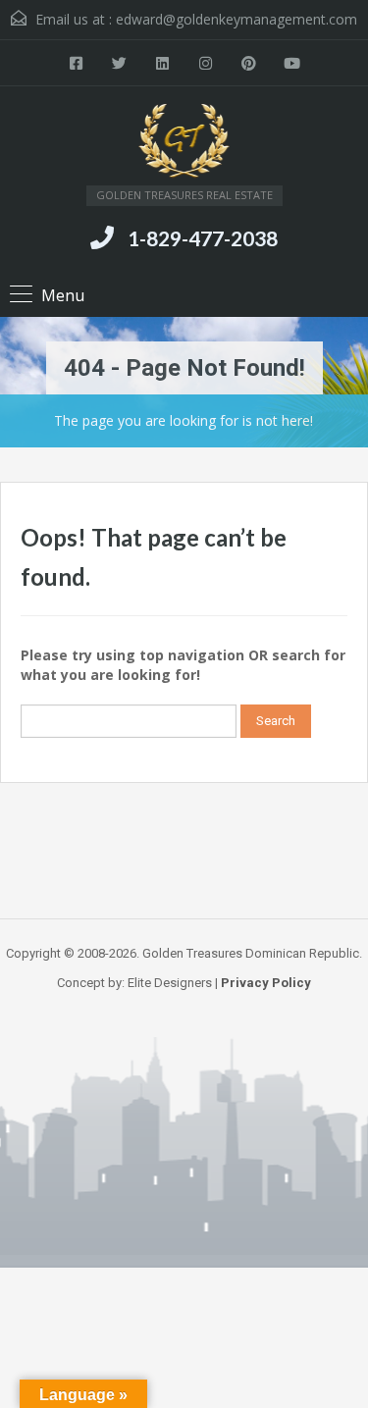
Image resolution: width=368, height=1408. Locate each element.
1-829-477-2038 (203, 238)
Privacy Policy (266, 982)
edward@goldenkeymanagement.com (236, 19)
